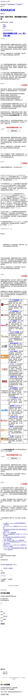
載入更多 (2, 573)
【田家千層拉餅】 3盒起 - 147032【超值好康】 (14, 540)
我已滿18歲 (3, 694)
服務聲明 (14, 679)
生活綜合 (11, 22)
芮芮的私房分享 (8, 10)
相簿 (4, 24)
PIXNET (6, 677)
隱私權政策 (23, 677)
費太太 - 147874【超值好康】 (9, 532)
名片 (4, 28)
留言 (11, 564)
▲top (2, 570)
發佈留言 (2, 580)
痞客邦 (7, 564)
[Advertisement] (14, 645)
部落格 (4, 26)
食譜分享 (11, 568)
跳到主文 (3, 13)
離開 (7, 694)
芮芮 (2, 557)
